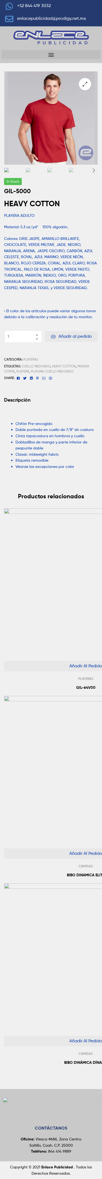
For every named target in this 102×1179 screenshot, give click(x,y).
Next (94, 169)
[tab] (51, 400)
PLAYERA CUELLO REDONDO (52, 371)
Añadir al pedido (75, 336)
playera (22, 371)
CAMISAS (86, 866)
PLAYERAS (30, 359)
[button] (51, 54)
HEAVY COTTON (64, 366)
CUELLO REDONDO (36, 366)
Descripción (17, 400)
